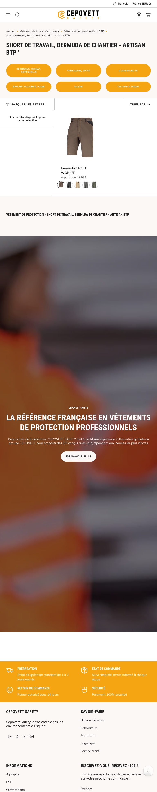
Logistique (88, 743)
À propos (12, 774)
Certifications (15, 790)
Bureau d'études (92, 720)
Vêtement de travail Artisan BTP (84, 31)
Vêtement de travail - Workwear (39, 31)
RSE (9, 782)
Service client (90, 751)
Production (88, 736)
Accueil (10, 31)
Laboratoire (89, 728)
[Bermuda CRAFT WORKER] (79, 139)
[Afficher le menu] (8, 14)
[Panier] (148, 14)
